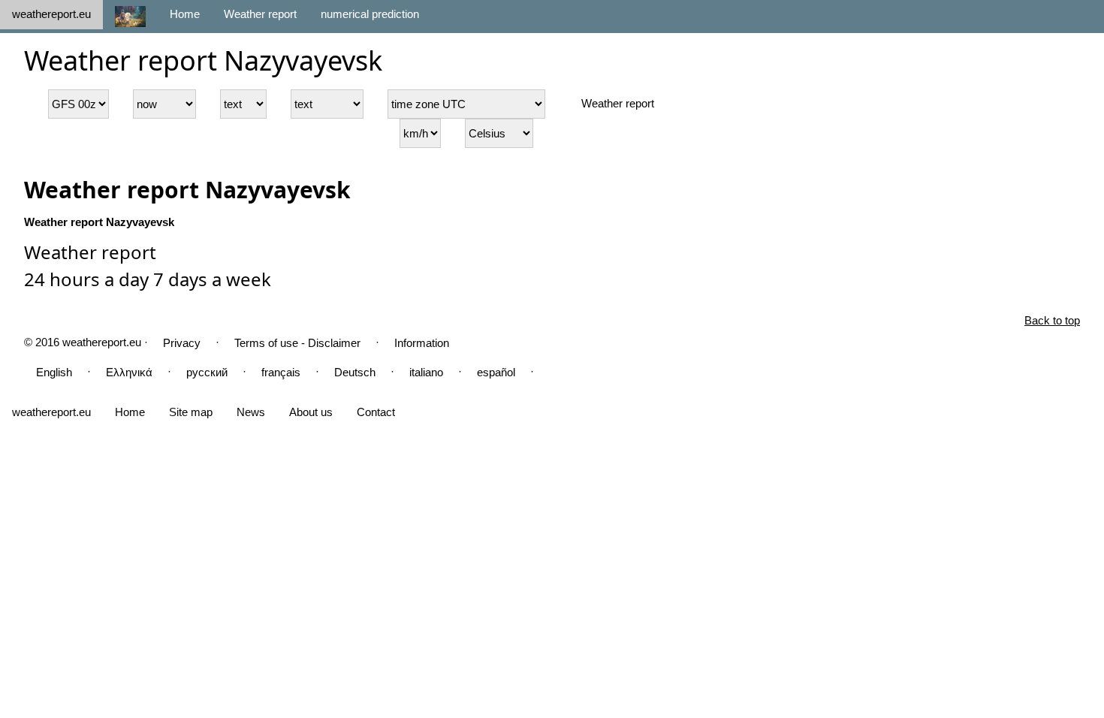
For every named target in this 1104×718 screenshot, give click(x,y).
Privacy (182, 342)
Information (421, 342)
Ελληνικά (129, 372)
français (280, 372)
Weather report (260, 14)
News (251, 412)
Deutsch (355, 372)
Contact (376, 412)
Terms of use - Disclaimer (297, 342)
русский (207, 372)
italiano (426, 372)
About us (311, 412)
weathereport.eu (51, 14)
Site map (191, 412)
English (54, 372)
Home (185, 14)
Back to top (1052, 320)
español (496, 372)
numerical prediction (370, 14)
